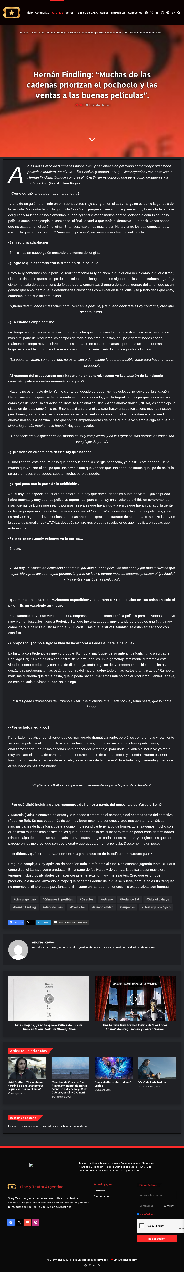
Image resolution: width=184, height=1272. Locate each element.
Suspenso (128, 907)
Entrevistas (118, 12)
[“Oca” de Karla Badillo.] (157, 1068)
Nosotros (99, 1190)
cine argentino (25, 899)
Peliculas (57, 13)
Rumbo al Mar (103, 907)
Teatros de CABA (87, 12)
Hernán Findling (25, 907)
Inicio (29, 12)
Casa (25, 32)
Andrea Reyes (43, 942)
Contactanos (101, 1196)
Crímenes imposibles (58, 899)
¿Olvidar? (169, 1205)
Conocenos (135, 12)
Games (104, 12)
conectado (45, 1126)
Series (69, 12)
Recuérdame (147, 1214)
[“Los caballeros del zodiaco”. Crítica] (114, 1068)
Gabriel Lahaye (158, 899)
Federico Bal (130, 899)
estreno (107, 899)
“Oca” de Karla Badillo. (152, 1082)
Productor (78, 907)
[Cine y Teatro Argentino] (12, 13)
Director (87, 899)
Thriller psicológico (157, 907)
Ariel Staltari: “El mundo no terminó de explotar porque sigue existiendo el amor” (26, 1086)
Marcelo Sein (54, 907)
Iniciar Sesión (156, 1238)
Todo (33, 32)
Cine (41, 32)
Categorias (42, 12)
